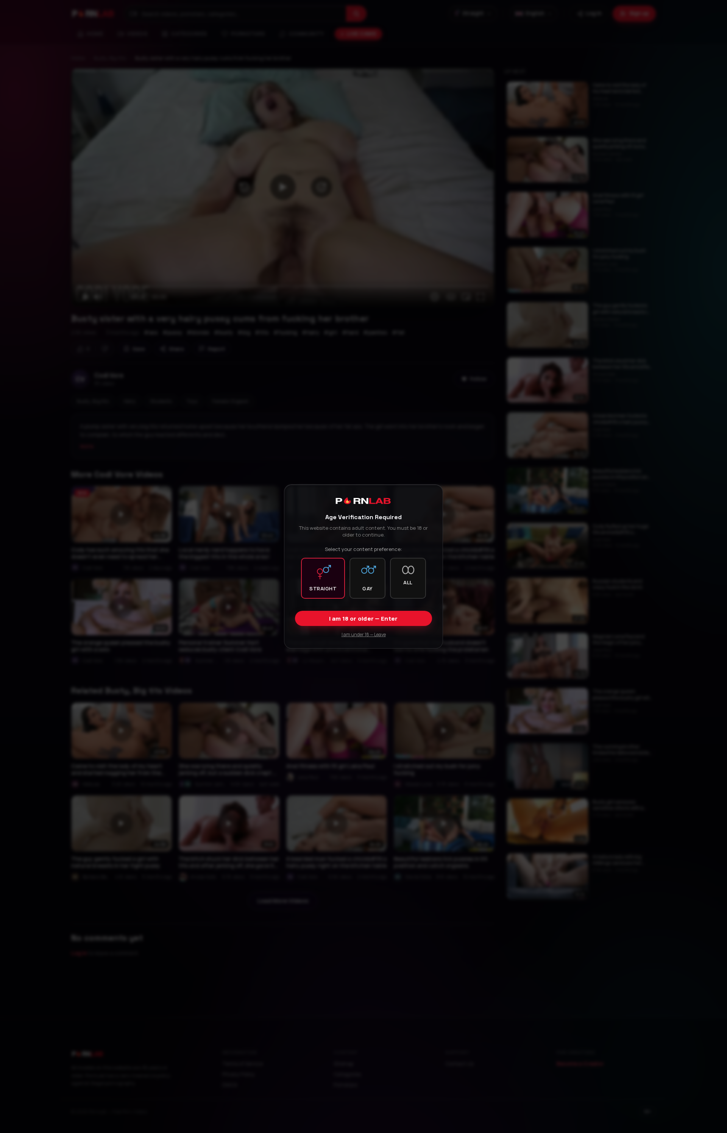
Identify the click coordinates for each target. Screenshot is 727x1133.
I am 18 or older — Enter (363, 619)
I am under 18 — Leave (364, 634)
